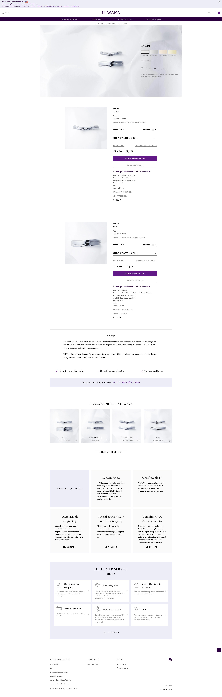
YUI (158, 438)
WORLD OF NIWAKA (154, 19)
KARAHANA (95, 438)
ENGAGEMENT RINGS (69, 19)
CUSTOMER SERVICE (124, 19)
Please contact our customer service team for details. (58, 6)
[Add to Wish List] (76, 441)
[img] (64, 426)
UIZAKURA (126, 438)
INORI (64, 438)
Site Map (169, 685)
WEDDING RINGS (97, 19)
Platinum (146, 129)
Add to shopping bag (135, 158)
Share (165, 69)
